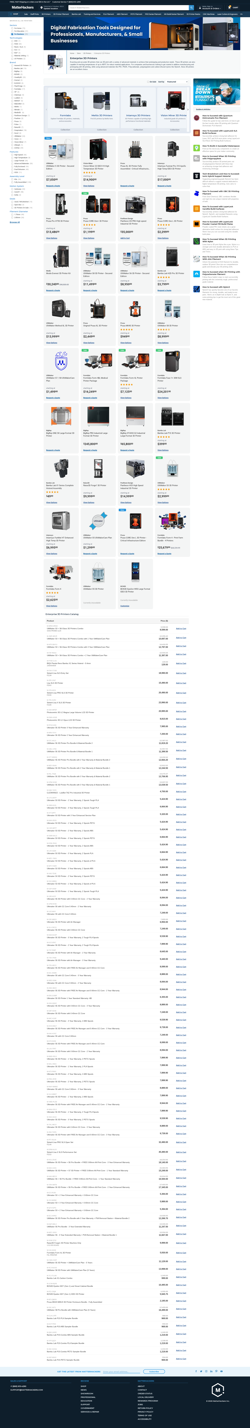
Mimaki (18, 110)
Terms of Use (145, 1415)
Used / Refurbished (23, 202)
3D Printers (46, 14)
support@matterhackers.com (26, 1390)
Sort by (161, 82)
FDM (18, 44)
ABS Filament (122, 14)
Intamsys (19, 95)
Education (86, 1401)
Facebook (196, 1371)
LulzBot (18, 98)
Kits (17, 179)
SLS (17, 50)
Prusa (17, 121)
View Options (88, 186)
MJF (17, 53)
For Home (19, 28)
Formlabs (19, 89)
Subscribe (154, 1371)
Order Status (145, 1393)
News (84, 1390)
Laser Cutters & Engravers (227, 14)
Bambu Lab (76, 14)
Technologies (16, 38)
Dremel (18, 80)
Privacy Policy (145, 1412)
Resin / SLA (20, 47)
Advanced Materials (23, 163)
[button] (52, 7)
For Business (21, 34)
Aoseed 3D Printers (22, 65)
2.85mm (19, 217)
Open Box (19, 205)
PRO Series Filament (153, 14)
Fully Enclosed (21, 166)
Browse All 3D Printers (21, 21)
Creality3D (20, 77)
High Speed (20, 155)
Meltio (18, 107)
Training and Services (92, 14)
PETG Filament (136, 14)
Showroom (87, 1393)
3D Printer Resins (193, 14)
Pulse (17, 124)
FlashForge (19, 86)
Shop (83, 1386)
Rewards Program (148, 1401)
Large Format (21, 161)
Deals (12, 199)
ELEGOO (18, 83)
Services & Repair (90, 1412)
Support (85, 1404)
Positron (18, 118)
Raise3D (18, 127)
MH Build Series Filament (174, 14)
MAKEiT (18, 101)
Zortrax (18, 148)
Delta (17, 195)
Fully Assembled (22, 182)
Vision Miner (20, 142)
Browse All (15, 222)
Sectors (13, 25)
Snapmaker (20, 130)
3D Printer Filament (61, 14)
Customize (124, 606)
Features (14, 152)
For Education (21, 31)
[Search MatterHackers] (191, 7)
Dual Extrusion (21, 169)
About (141, 1386)
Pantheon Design (22, 115)
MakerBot (19, 104)
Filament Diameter (19, 211)
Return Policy (145, 1408)
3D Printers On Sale (23, 208)
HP (16, 92)
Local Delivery (146, 1397)
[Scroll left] (46, 109)
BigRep (18, 71)
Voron (17, 139)
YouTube (221, 1371)
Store (79, 53)
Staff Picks (34, 14)
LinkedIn (211, 1371)
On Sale (153, 82)
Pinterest (216, 1371)
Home (72, 53)
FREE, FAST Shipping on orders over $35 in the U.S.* (30, 2)
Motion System (17, 186)
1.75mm (19, 214)
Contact (142, 1390)
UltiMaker (19, 136)
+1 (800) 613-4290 (74, 2)
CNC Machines (208, 14)
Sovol (17, 133)
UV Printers (19, 59)
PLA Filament (108, 14)
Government (87, 1408)
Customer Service (59, 2)
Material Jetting (21, 56)
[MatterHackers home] (23, 8)
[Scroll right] (188, 109)
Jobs (140, 1404)
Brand (13, 62)
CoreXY (19, 192)
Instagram (206, 1371)
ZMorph (18, 145)
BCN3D (18, 74)
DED (17, 41)
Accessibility (144, 1419)
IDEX (18, 172)
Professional (88, 1397)
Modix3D (19, 112)
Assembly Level (17, 176)
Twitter (201, 1371)
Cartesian (19, 189)
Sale (26, 14)
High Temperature (22, 158)
